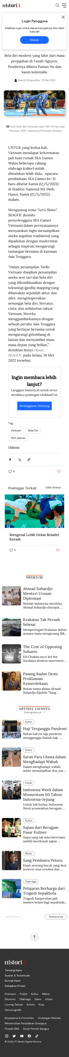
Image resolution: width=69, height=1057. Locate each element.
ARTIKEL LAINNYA (34, 709)
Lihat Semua (53, 487)
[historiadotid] (7, 1036)
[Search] (57, 5)
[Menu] (64, 5)
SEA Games (18, 438)
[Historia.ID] (11, 5)
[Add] (34, 106)
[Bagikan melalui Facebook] (10, 459)
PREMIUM (34, 577)
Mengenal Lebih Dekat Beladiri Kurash (34, 537)
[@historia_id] (14, 1036)
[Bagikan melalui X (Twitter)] (19, 459)
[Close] (63, 17)
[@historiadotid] (22, 1036)
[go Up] (34, 937)
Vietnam (16, 430)
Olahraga (13, 447)
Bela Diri (33, 430)
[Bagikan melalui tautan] (29, 459)
